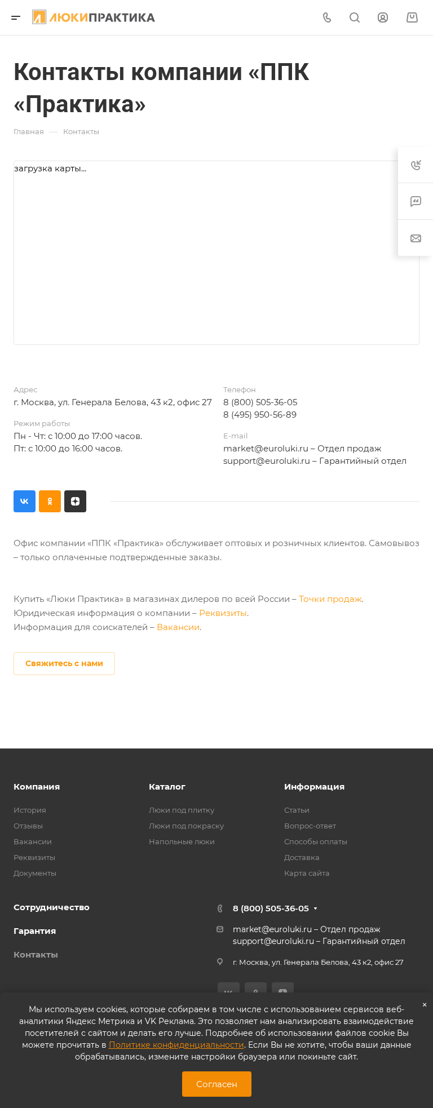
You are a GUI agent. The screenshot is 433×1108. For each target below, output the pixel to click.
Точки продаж (330, 598)
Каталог (167, 786)
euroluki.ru (287, 460)
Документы (35, 872)
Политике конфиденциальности (176, 1045)
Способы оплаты (315, 841)
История (30, 809)
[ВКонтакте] (25, 501)
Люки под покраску (186, 825)
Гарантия (35, 930)
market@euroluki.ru (265, 448)
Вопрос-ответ (310, 825)
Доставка (302, 857)
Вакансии (178, 627)
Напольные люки (182, 841)
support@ (244, 460)
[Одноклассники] (50, 501)
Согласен (216, 1084)
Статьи (297, 809)
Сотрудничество (52, 907)
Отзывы (28, 825)
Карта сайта (307, 872)
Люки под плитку (181, 809)
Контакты (36, 954)
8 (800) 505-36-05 (260, 402)
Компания (37, 786)
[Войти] (383, 17)
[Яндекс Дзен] (75, 501)
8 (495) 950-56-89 (260, 414)
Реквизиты (223, 613)
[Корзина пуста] (412, 17)
